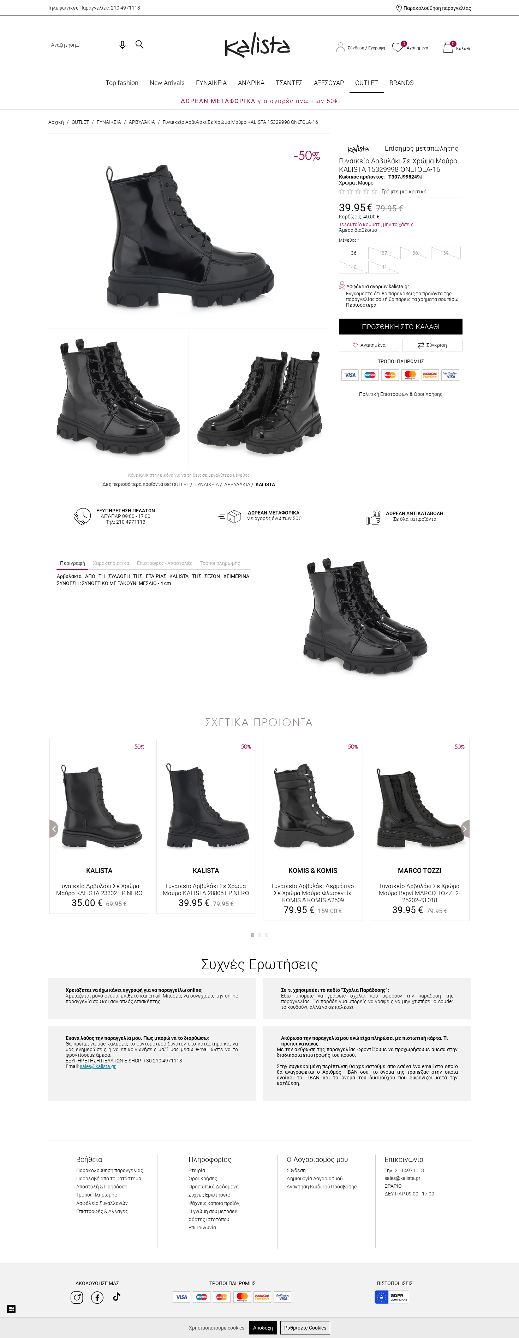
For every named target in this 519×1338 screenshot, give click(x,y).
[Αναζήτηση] (139, 45)
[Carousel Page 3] (266, 935)
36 (354, 253)
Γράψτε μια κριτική (404, 191)
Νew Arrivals (167, 82)
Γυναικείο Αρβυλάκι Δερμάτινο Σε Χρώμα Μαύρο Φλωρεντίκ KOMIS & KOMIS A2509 (313, 893)
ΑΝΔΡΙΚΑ (251, 82)
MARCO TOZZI (419, 871)
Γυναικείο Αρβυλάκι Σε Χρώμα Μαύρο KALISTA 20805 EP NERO (206, 889)
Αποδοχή (263, 1328)
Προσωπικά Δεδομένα (214, 1186)
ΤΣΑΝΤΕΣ (289, 82)
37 (384, 253)
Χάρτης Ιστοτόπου (209, 1219)
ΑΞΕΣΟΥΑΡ (329, 82)
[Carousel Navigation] (259, 735)
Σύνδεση (356, 48)
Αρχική (56, 122)
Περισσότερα (361, 305)
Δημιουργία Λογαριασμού (314, 1178)
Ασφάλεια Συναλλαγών (102, 1203)
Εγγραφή (376, 48)
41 (384, 267)
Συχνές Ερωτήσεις (209, 1195)
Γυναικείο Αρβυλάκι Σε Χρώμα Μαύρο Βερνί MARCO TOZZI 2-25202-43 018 (419, 893)
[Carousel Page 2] (259, 935)
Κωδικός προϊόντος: (362, 177)
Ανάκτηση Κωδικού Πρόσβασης (322, 1186)
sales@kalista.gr (98, 1066)
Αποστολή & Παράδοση (101, 1186)
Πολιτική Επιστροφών (383, 394)
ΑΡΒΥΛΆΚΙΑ (142, 122)
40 (354, 267)
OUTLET (366, 82)
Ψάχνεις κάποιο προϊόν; (214, 1203)
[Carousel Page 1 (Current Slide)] (252, 935)
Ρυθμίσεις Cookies (305, 1328)
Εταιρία (197, 1170)
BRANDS (401, 82)
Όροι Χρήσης (428, 394)
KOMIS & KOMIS (312, 871)
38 (415, 253)
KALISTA (265, 484)
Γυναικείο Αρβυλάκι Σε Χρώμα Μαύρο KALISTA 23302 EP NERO (99, 889)
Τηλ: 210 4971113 (404, 1170)
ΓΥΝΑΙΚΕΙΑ (211, 82)
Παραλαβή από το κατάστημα (108, 1178)
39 (446, 253)
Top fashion (122, 82)
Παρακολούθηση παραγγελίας (437, 8)
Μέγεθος (348, 240)
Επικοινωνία (202, 1227)
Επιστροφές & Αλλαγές (102, 1211)
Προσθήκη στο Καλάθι (401, 327)
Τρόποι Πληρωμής (96, 1195)
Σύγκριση (436, 345)
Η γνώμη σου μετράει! (213, 1211)
